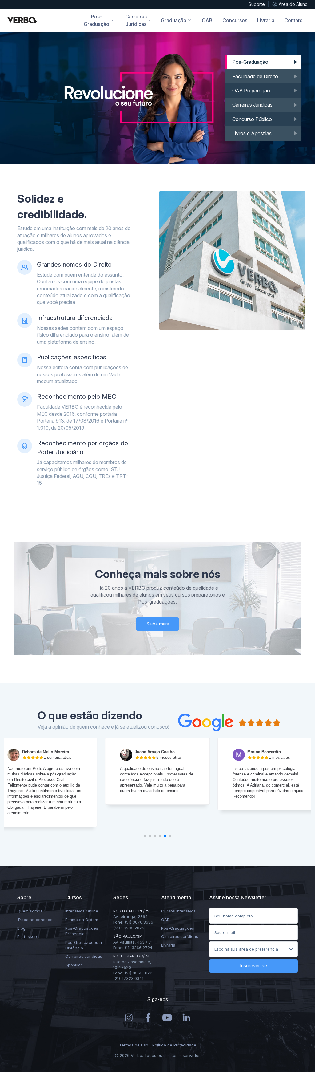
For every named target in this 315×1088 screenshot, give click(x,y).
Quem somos (29, 910)
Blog (21, 928)
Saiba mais (157, 624)
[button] (145, 836)
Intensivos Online (81, 910)
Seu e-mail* (226, 930)
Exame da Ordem (81, 919)
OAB (165, 919)
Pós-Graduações (177, 928)
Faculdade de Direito (255, 76)
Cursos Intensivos (178, 910)
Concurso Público (252, 119)
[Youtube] (167, 1017)
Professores (29, 936)
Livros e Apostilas (252, 133)
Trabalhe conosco (35, 919)
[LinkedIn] (186, 1017)
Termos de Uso (133, 1044)
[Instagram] (129, 1017)
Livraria (168, 945)
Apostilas (74, 964)
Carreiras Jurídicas (252, 105)
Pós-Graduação (250, 62)
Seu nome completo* (235, 914)
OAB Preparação (251, 90)
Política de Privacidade (174, 1044)
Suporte (257, 4)
